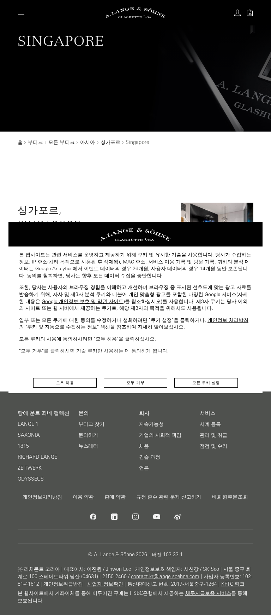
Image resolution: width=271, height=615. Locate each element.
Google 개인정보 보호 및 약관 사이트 (83, 301)
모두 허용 (65, 383)
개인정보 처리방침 (227, 320)
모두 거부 (136, 383)
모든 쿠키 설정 (206, 383)
